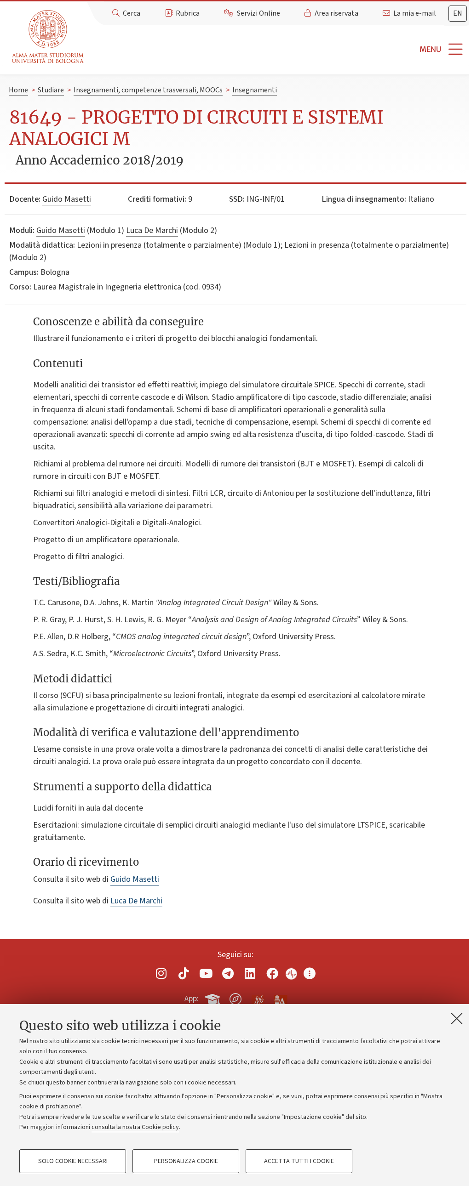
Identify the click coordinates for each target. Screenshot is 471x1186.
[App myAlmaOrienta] (235, 997)
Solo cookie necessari (73, 1161)
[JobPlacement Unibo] (258, 997)
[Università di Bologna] (48, 37)
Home (18, 90)
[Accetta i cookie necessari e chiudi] (456, 1018)
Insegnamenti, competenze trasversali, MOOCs (148, 90)
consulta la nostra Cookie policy (135, 1127)
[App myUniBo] (213, 997)
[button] (279, 49)
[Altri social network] (309, 973)
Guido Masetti (66, 199)
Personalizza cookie (186, 1161)
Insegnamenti (254, 90)
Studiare (51, 90)
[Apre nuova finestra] (161, 973)
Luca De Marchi (152, 230)
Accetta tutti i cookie (299, 1161)
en (457, 13)
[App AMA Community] (280, 998)
